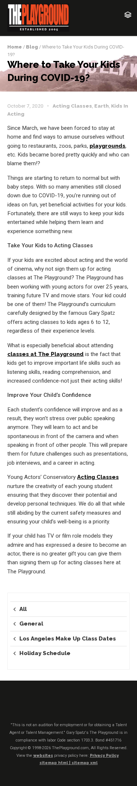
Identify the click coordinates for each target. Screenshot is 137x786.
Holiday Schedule (45, 653)
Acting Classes (72, 106)
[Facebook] (47, 706)
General (31, 623)
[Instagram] (75, 706)
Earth (101, 106)
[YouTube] (89, 706)
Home (14, 47)
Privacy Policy (104, 755)
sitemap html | (55, 762)
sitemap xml (85, 762)
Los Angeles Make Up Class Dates (67, 638)
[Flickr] (61, 706)
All (23, 609)
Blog (32, 47)
